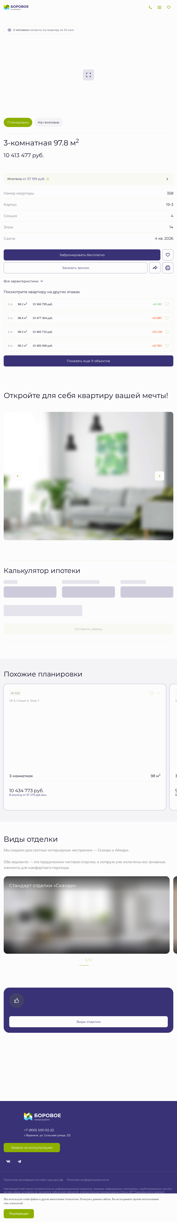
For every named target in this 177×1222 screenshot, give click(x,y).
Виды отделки (89, 1021)
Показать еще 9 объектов (88, 361)
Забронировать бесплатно (82, 255)
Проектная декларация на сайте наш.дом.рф (33, 1179)
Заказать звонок (75, 268)
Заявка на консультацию (32, 1147)
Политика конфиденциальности (88, 1179)
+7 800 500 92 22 (150, 7)
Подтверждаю (18, 1213)
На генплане (48, 122)
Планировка (18, 122)
